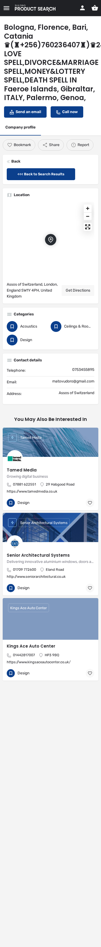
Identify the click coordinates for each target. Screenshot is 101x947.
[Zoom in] (88, 208)
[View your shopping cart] (94, 7)
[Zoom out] (88, 216)
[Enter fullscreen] (88, 227)
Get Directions (78, 290)
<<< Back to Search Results (41, 174)
